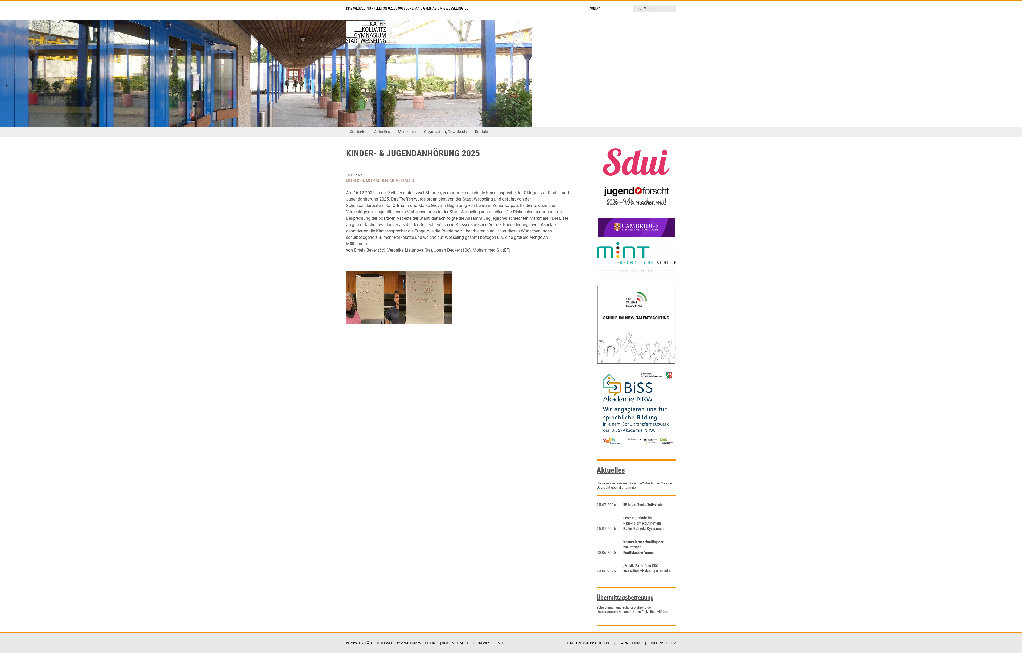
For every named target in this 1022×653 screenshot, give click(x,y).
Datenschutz (663, 643)
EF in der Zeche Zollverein (643, 504)
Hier (647, 483)
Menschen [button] (407, 132)
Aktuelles (382, 132)
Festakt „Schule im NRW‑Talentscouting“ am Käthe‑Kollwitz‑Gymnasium (643, 523)
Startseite (358, 132)
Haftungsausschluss (588, 643)
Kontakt (595, 8)
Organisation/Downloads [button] (445, 132)
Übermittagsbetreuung (625, 597)
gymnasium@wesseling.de (445, 8)
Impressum (629, 643)
